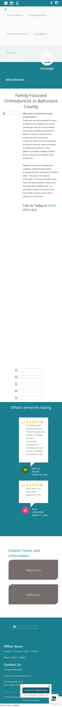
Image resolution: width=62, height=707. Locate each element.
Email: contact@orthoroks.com (17, 675)
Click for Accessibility (31, 700)
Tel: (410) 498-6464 (12, 669)
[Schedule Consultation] (53, 698)
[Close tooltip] (49, 686)
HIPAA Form (33, 594)
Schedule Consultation (36, 690)
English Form (33, 570)
